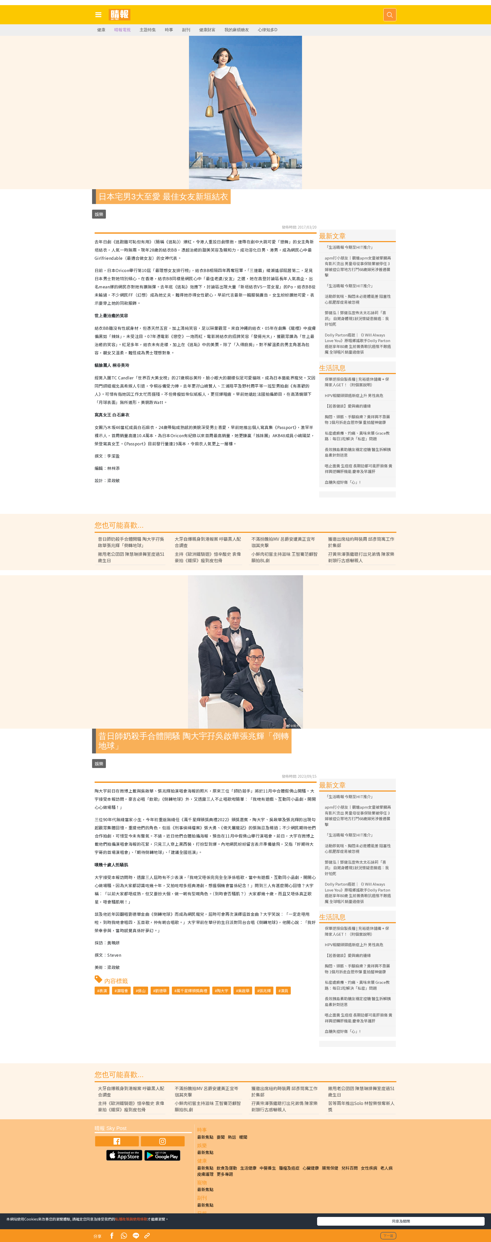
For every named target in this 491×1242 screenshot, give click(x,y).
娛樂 (99, 214)
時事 (169, 30)
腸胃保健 (330, 1168)
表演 (103, 990)
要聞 (221, 1137)
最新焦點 (205, 1137)
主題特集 (148, 30)
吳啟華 (244, 990)
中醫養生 (268, 1168)
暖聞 (243, 1137)
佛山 (142, 990)
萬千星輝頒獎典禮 (191, 990)
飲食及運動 (227, 1168)
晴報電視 (122, 30)
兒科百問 (349, 1168)
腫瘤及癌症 (289, 1168)
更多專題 (225, 1174)
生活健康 (248, 1168)
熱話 (232, 1137)
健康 (101, 30)
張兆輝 (265, 990)
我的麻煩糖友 (237, 30)
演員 (284, 990)
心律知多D (267, 30)
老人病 (386, 1168)
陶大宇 (222, 990)
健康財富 (207, 30)
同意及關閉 (401, 1221)
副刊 (186, 30)
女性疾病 (369, 1168)
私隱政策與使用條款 (131, 1219)
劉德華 (161, 990)
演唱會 (122, 990)
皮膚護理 (205, 1174)
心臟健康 (311, 1168)
